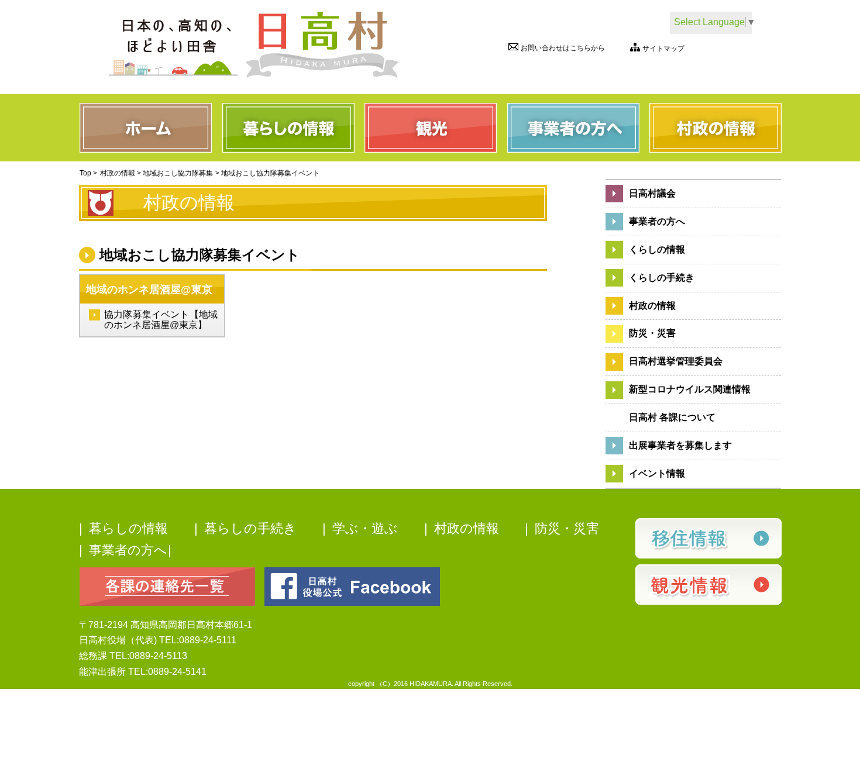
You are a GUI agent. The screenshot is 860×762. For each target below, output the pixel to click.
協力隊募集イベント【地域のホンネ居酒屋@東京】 (161, 319)
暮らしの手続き (250, 528)
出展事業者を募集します (680, 445)
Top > (88, 173)
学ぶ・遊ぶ (365, 528)
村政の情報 (652, 306)
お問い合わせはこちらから (563, 48)
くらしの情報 (657, 249)
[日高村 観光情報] (708, 584)
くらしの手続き (661, 277)
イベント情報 (657, 473)
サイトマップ (663, 49)
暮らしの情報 (128, 528)
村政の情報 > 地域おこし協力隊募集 (156, 173)
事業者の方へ (657, 221)
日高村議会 (652, 193)
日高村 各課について (672, 417)
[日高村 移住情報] (708, 538)
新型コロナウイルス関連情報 (690, 389)
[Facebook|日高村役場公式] (352, 586)
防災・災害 (652, 333)
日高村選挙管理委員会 (676, 361)
